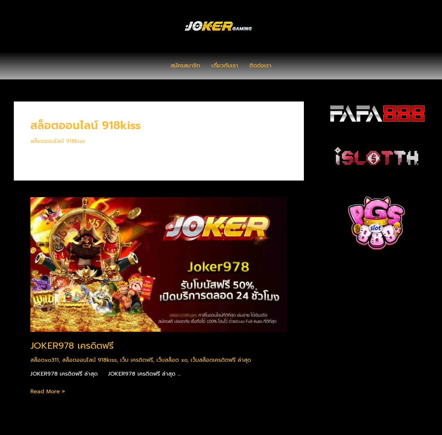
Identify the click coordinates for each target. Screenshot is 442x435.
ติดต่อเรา (260, 65)
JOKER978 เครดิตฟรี (72, 345)
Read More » (47, 391)
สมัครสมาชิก (185, 65)
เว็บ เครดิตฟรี (136, 360)
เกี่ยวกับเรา (224, 65)
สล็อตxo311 (44, 360)
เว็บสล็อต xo (171, 360)
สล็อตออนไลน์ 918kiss (57, 141)
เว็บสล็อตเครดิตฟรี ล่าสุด (221, 360)
